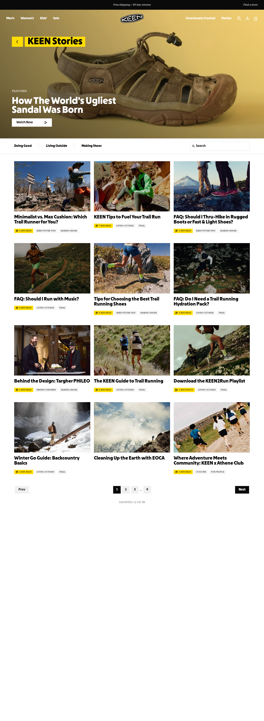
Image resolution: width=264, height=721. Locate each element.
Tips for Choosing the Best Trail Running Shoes (126, 301)
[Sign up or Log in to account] (247, 18)
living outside (125, 226)
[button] (256, 18)
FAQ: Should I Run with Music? (46, 299)
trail (142, 226)
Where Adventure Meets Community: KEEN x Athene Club (209, 460)
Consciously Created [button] (200, 18)
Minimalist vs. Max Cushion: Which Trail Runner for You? (50, 219)
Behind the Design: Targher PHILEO (52, 381)
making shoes (69, 231)
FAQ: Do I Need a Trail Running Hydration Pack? (206, 301)
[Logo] (132, 18)
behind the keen (46, 390)
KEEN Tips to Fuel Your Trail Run (127, 217)
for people (217, 472)
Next (244, 489)
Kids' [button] (43, 18)
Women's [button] (27, 18)
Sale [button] (56, 18)
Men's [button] (10, 18)
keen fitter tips (46, 231)
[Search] (239, 18)
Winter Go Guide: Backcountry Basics (46, 460)
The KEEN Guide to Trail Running (128, 381)
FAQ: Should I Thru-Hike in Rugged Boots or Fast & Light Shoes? (211, 219)
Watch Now (24, 122)
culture (201, 472)
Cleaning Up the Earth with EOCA (129, 458)
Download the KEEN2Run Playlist (209, 381)
